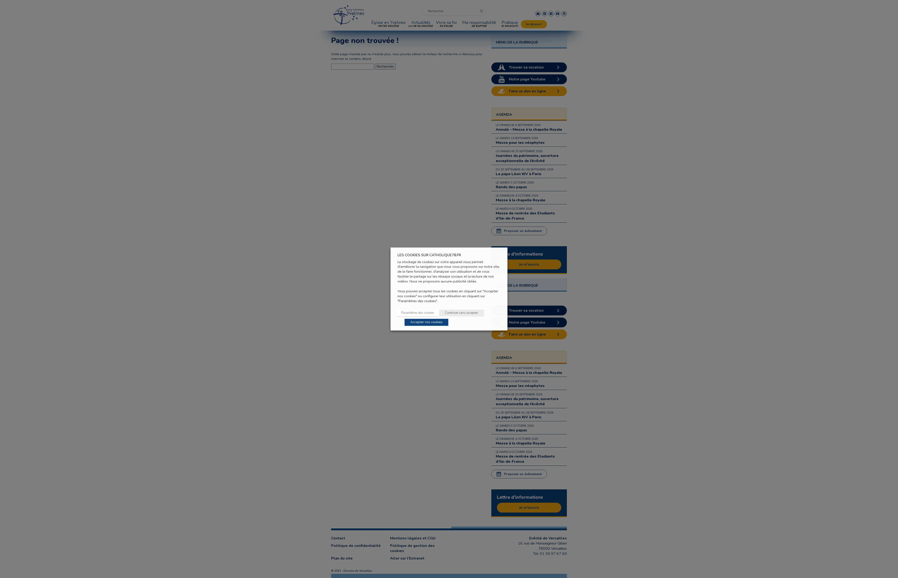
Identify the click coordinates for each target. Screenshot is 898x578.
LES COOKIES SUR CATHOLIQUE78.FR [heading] (429, 255)
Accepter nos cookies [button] (426, 322)
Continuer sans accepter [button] (461, 313)
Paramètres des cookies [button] (417, 313)
